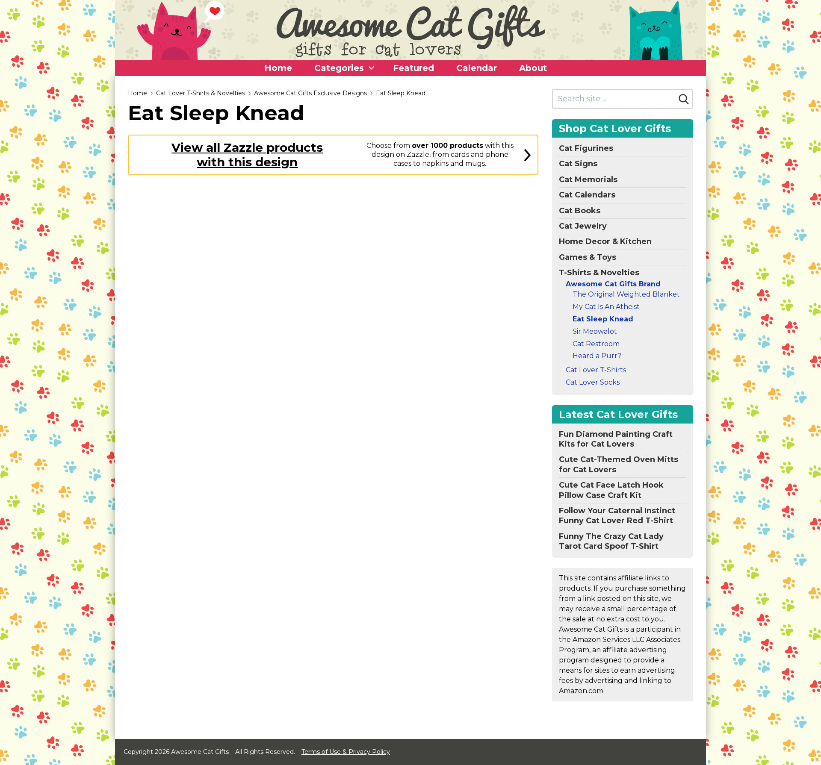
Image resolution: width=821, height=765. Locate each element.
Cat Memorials (588, 179)
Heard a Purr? (597, 356)
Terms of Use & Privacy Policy (345, 752)
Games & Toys (587, 257)
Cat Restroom (596, 344)
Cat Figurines (586, 148)
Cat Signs (578, 163)
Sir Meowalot (595, 331)
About (533, 68)
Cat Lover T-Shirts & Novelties (200, 93)
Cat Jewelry (583, 226)
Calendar (476, 68)
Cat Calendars (587, 195)
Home (278, 68)
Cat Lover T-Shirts (596, 370)
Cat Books (579, 210)
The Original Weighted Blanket (626, 294)
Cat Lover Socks (593, 382)
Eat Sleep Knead (400, 93)
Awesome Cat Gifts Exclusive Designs (310, 93)
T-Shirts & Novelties (599, 272)
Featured (413, 68)
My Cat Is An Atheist (606, 307)
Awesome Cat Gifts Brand (613, 284)
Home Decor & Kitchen (605, 241)
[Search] (684, 99)
